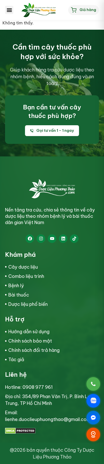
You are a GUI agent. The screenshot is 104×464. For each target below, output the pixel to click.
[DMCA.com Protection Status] (20, 432)
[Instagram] (41, 238)
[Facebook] (29, 238)
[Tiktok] (74, 238)
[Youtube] (52, 238)
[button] (9, 10)
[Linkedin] (63, 238)
